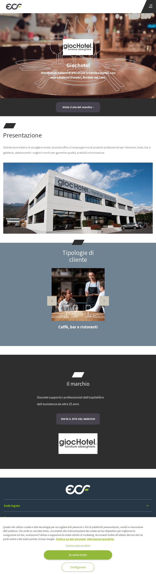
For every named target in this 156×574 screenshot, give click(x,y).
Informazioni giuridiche (100, 539)
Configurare (78, 567)
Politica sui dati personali (71, 539)
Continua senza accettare (78, 545)
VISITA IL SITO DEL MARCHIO (78, 419)
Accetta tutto (78, 555)
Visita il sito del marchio (77, 107)
